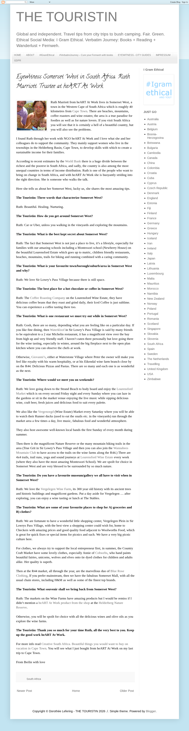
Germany (153, 223)
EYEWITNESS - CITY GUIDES (134, 55)
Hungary (152, 233)
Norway (152, 303)
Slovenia (152, 338)
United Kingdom (157, 369)
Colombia (153, 168)
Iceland (152, 238)
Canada (152, 158)
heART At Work (49, 603)
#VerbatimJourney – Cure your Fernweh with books (86, 55)
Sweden (152, 354)
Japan (151, 258)
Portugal (152, 313)
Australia (153, 119)
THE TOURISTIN (66, 16)
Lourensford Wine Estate (96, 457)
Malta (150, 278)
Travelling (153, 364)
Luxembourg (155, 273)
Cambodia (154, 152)
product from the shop (75, 603)
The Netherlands (158, 359)
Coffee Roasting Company (47, 298)
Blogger (151, 711)
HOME (17, 55)
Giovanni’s (38, 357)
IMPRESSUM (163, 55)
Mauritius (153, 283)
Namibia (152, 293)
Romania (153, 318)
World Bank (73, 161)
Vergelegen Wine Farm (56, 489)
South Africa (34, 678)
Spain (151, 348)
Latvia (151, 263)
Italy (150, 253)
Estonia (152, 203)
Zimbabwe (154, 379)
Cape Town (79, 111)
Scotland (153, 323)
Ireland (151, 248)
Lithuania (153, 268)
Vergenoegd (46, 411)
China (151, 163)
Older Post (127, 690)
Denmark (153, 193)
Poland (151, 308)
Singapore (154, 328)
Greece (152, 228)
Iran (149, 243)
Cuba (150, 178)
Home (76, 690)
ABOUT (30, 55)
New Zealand (155, 298)
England (152, 198)
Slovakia (152, 333)
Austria (151, 124)
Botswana (153, 142)
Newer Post (24, 690)
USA (150, 374)
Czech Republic (157, 188)
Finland (152, 213)
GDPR (17, 60)
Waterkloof (57, 330)
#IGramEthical (46, 55)
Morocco (153, 288)
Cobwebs (101, 553)
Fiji (149, 208)
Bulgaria (152, 147)
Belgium (152, 129)
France (151, 218)
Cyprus (152, 183)
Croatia (152, 173)
